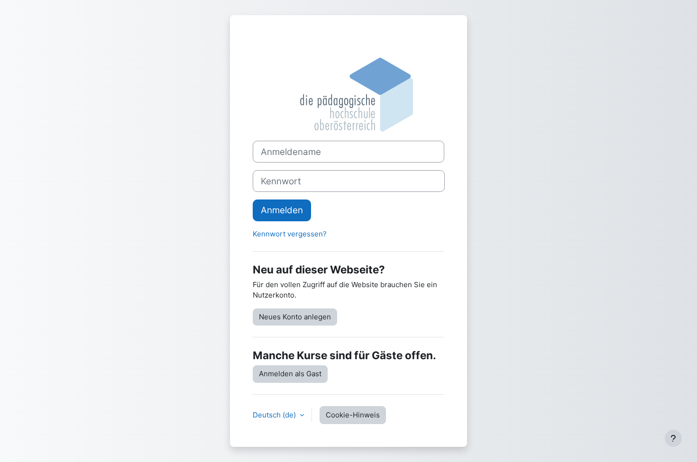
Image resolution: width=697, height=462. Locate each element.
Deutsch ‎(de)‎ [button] (275, 414)
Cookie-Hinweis (353, 414)
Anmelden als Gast (290, 373)
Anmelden (282, 210)
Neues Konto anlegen (295, 316)
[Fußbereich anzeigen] (673, 438)
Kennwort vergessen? (290, 233)
